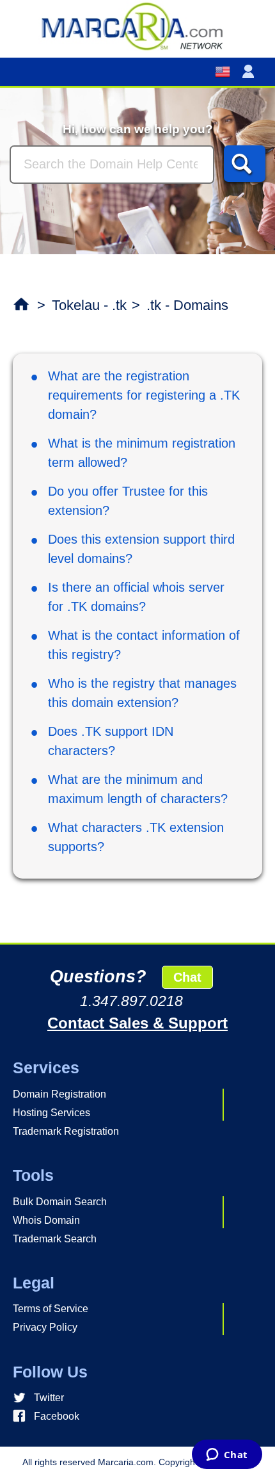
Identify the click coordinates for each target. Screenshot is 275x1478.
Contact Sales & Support (137, 1023)
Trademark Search (55, 1238)
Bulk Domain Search (60, 1201)
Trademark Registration (66, 1131)
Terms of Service (50, 1308)
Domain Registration (59, 1094)
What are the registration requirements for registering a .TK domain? (144, 395)
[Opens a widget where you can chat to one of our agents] (226, 1456)
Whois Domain (46, 1220)
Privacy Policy (45, 1327)
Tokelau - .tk (89, 305)
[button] (250, 72)
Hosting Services (51, 1112)
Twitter (49, 1397)
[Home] (137, 25)
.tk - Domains (187, 305)
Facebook (56, 1416)
